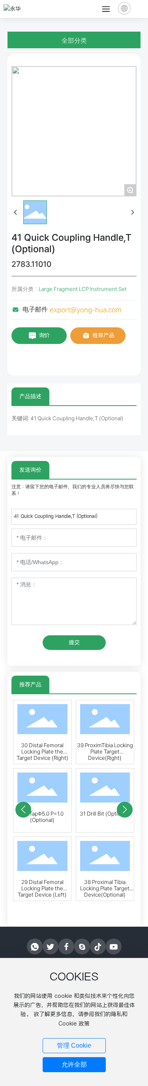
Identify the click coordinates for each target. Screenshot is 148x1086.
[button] (23, 810)
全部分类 (74, 40)
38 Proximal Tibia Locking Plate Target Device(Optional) (104, 888)
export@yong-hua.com (86, 310)
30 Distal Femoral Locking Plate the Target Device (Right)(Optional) (42, 754)
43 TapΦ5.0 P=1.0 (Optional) (42, 816)
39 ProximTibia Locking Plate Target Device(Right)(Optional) (105, 754)
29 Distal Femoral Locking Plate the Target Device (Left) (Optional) (42, 891)
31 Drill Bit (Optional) (105, 813)
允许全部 (74, 1064)
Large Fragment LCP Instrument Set (83, 289)
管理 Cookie (74, 1045)
